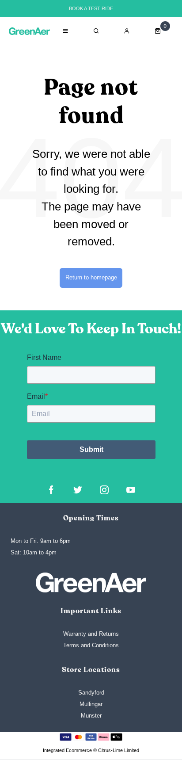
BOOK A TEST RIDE (91, 8)
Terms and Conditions (91, 645)
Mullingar (91, 704)
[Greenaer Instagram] (104, 490)
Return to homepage (91, 277)
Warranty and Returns (91, 633)
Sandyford (91, 692)
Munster (91, 715)
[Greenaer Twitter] (77, 490)
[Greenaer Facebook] (51, 490)
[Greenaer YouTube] (130, 490)
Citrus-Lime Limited (118, 750)
